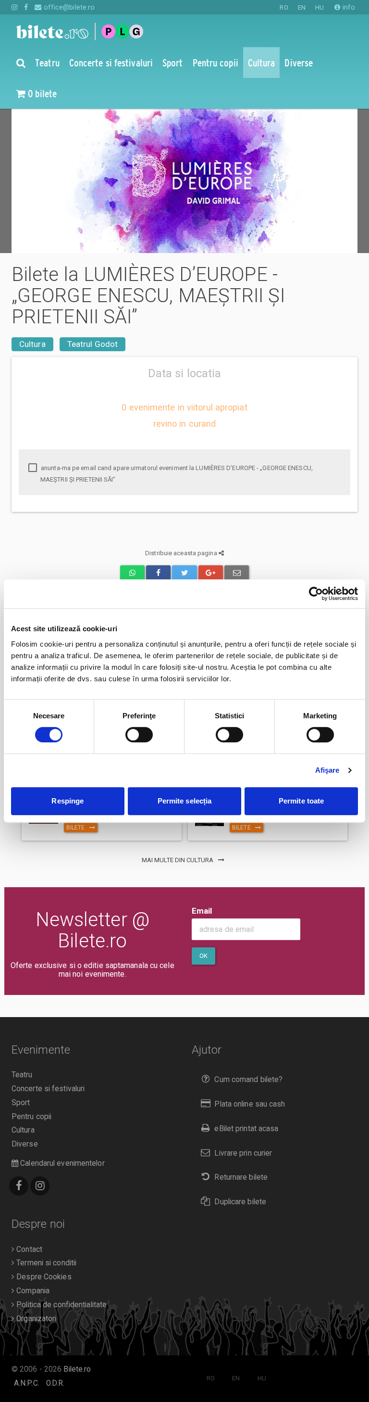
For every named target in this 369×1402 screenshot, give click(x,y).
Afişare (327, 770)
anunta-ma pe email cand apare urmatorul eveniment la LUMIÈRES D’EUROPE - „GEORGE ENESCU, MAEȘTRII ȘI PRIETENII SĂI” (176, 473)
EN (302, 7)
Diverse (25, 1144)
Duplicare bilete (240, 1202)
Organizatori (35, 1318)
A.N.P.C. (26, 1383)
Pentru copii (31, 1116)
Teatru (22, 1075)
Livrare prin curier (243, 1153)
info (348, 7)
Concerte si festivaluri (48, 1088)
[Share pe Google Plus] (210, 573)
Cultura (32, 344)
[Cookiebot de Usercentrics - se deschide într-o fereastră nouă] (316, 593)
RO (284, 7)
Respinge (67, 801)
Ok (203, 955)
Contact (28, 1249)
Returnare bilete (241, 1177)
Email (202, 911)
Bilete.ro (77, 1369)
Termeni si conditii (45, 1263)
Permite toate (301, 801)
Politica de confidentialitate (60, 1304)
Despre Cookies (43, 1277)
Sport (21, 1102)
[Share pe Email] (236, 573)
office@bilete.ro (68, 7)
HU (319, 7)
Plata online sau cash (249, 1104)
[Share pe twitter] (184, 573)
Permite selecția (185, 801)
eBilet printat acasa (246, 1128)
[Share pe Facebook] (158, 573)
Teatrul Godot (92, 344)
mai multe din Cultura (178, 860)
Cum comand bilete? (248, 1079)
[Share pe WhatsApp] (132, 573)
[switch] (139, 734)
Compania (31, 1291)
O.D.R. (55, 1383)
